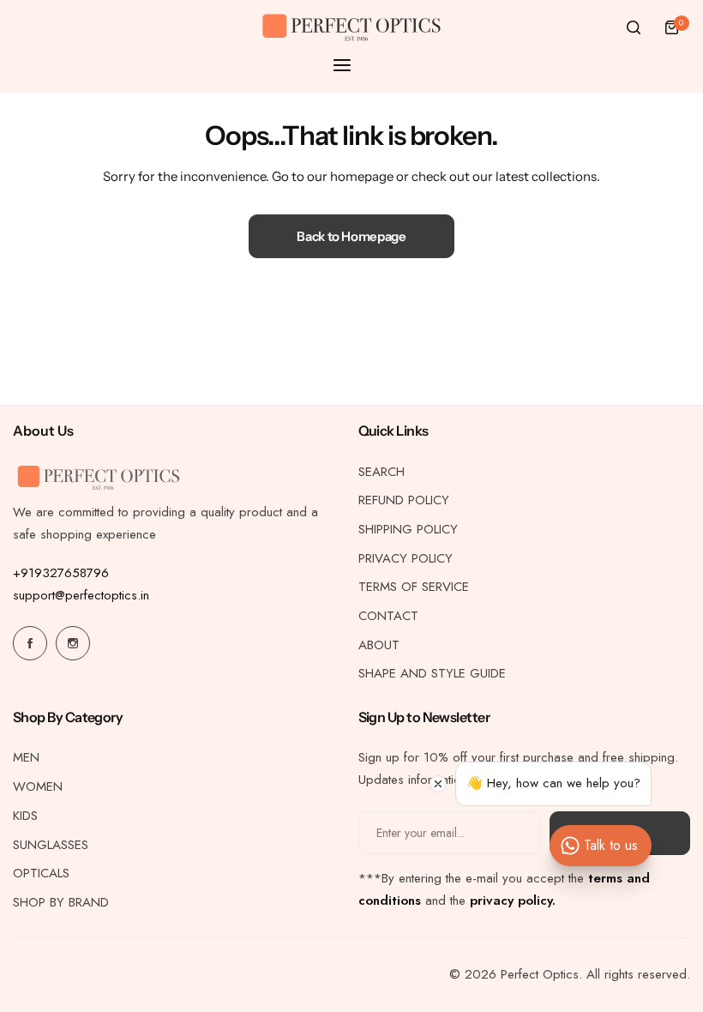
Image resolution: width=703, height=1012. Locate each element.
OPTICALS (41, 873)
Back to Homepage (351, 236)
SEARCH (381, 471)
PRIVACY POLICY (405, 558)
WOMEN (38, 786)
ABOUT (379, 645)
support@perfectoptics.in (81, 595)
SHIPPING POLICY (408, 529)
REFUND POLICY (403, 500)
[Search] (633, 27)
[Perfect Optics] (351, 27)
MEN (26, 757)
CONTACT (388, 615)
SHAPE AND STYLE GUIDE (432, 673)
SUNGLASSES (50, 844)
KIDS (25, 815)
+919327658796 (61, 572)
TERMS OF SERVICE (413, 586)
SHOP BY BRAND (61, 902)
